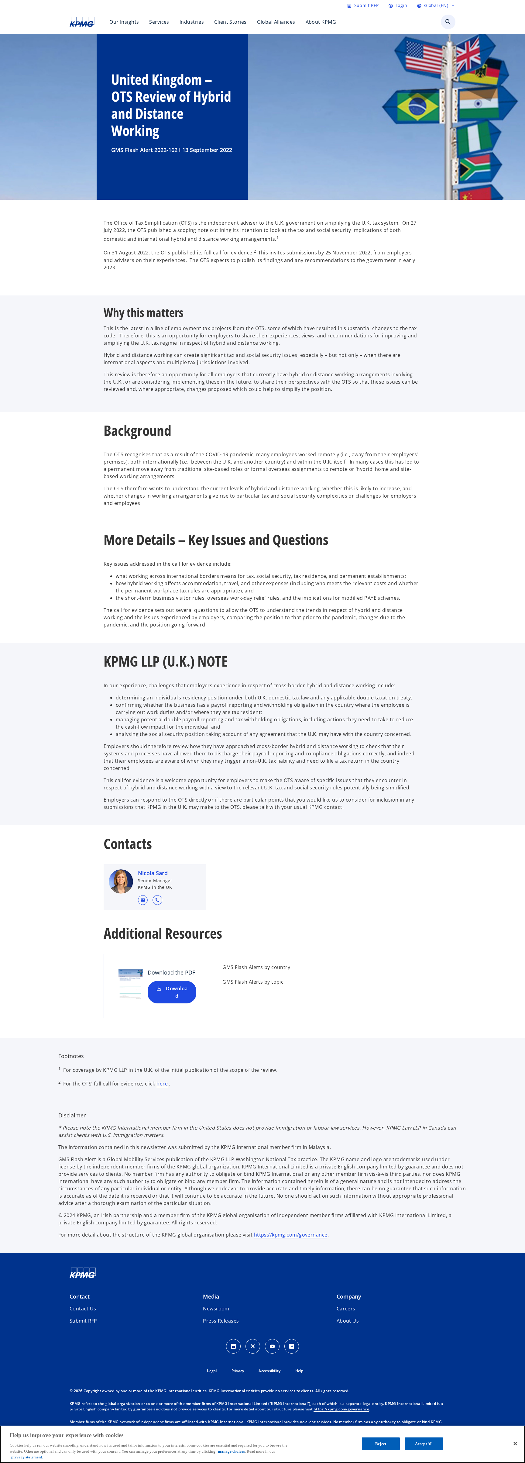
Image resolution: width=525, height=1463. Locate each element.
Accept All (424, 1443)
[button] (143, 900)
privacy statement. (27, 1456)
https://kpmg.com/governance (291, 1234)
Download (176, 992)
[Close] (515, 1443)
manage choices (231, 1451)
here (162, 1083)
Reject (380, 1443)
